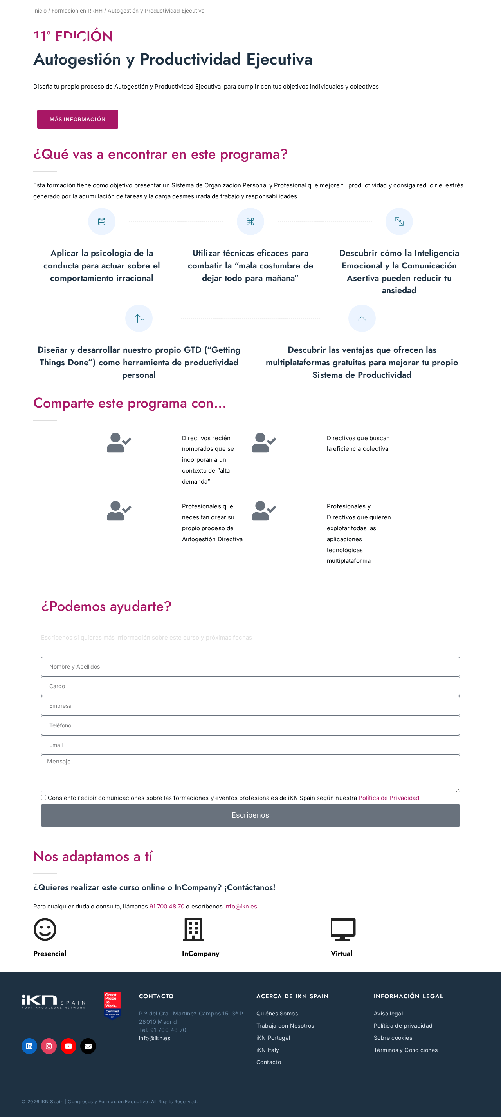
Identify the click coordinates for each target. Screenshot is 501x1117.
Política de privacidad (403, 1025)
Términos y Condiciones (406, 1049)
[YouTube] (68, 1046)
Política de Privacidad (389, 797)
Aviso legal (388, 1013)
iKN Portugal (273, 1037)
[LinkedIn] (29, 1046)
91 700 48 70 (167, 906)
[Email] (88, 1046)
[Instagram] (49, 1046)
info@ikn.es (241, 906)
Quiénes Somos (277, 1013)
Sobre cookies (393, 1037)
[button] (471, 48)
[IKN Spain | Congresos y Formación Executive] (78, 48)
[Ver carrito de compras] (474, 16)
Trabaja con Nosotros (285, 1025)
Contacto (268, 1062)
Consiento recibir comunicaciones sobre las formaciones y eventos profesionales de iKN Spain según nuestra (233, 797)
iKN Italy (267, 1049)
